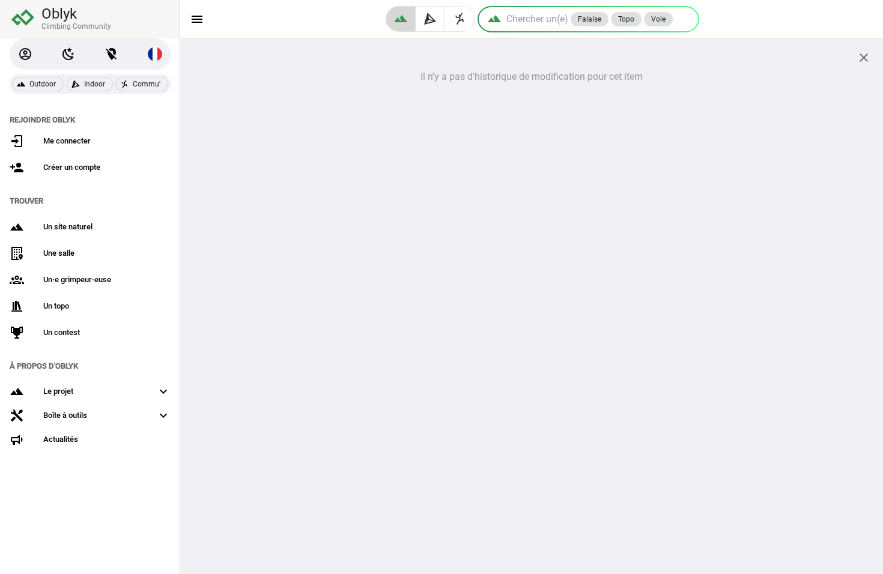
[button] (25, 54)
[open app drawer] (197, 19)
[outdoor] (401, 19)
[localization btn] (112, 54)
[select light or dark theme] (68, 54)
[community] (460, 19)
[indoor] (430, 19)
